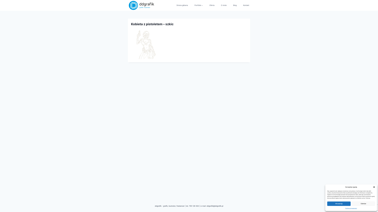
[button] (374, 187)
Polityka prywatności (351, 208)
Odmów (363, 204)
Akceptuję (339, 204)
